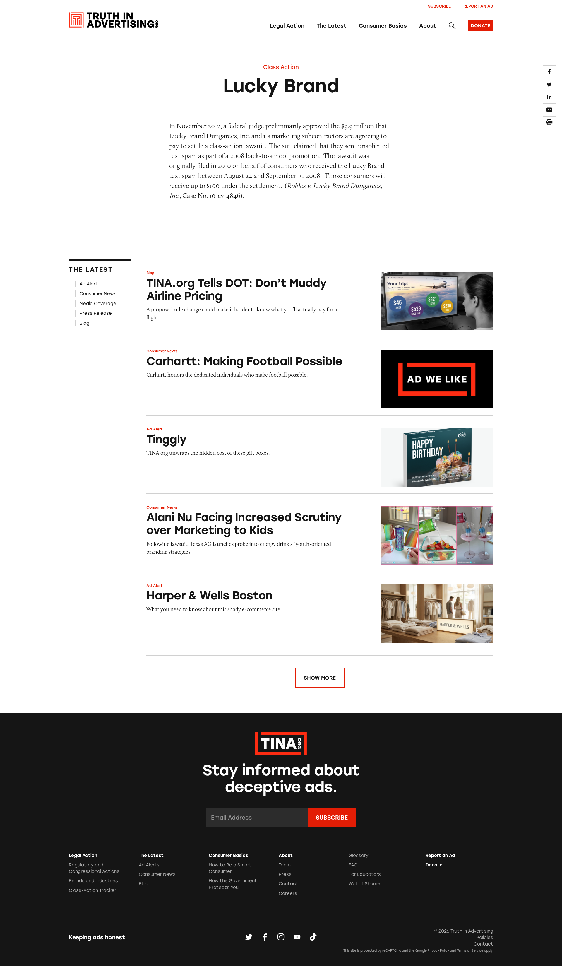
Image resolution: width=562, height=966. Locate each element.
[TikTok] (313, 937)
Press (285, 874)
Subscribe (439, 6)
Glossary (359, 855)
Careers (288, 893)
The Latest (331, 26)
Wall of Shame (364, 883)
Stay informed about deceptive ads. (281, 778)
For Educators (365, 874)
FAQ (353, 865)
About (427, 26)
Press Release (96, 313)
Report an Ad (478, 6)
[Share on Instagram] (281, 937)
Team (285, 865)
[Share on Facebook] (549, 72)
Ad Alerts (149, 865)
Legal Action (287, 26)
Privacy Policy (438, 951)
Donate (434, 865)
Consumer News (98, 293)
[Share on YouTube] (297, 937)
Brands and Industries (93, 880)
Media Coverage (98, 303)
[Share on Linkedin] (549, 97)
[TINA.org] (281, 742)
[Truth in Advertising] (113, 20)
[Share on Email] (549, 110)
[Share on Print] (549, 123)
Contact (288, 883)
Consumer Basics (383, 26)
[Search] (451, 26)
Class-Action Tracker (92, 890)
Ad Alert (89, 284)
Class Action (281, 67)
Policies (484, 937)
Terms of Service (470, 951)
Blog (84, 323)
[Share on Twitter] (549, 84)
